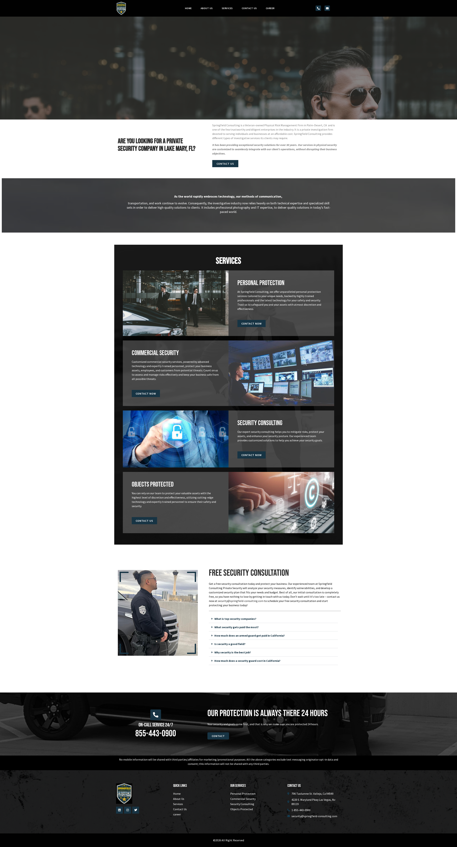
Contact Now (251, 323)
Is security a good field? (229, 644)
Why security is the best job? (232, 652)
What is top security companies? (235, 619)
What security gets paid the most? (236, 627)
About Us (207, 8)
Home (188, 8)
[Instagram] (127, 810)
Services (227, 8)
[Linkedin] (119, 810)
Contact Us (249, 8)
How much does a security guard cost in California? (247, 660)
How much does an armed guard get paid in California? (249, 635)
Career (270, 8)
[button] (273, 619)
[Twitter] (135, 810)
